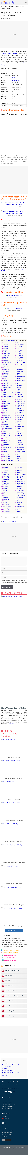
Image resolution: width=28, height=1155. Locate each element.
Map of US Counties (7, 1102)
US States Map (6, 1100)
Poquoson (20, 396)
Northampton (21, 380)
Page (18, 389)
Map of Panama (9, 985)
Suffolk (19, 437)
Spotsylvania (20, 431)
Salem (18, 423)
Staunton (19, 435)
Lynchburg (20, 357)
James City (6, 458)
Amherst (5, 352)
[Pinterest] (14, 1092)
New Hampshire (21, 474)
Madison (19, 359)
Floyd (5, 421)
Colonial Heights (8, 396)
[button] (22, 2)
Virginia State (10, 340)
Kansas (5, 497)
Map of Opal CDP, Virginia (14, 883)
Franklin (5, 424)
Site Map (4, 1136)
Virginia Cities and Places (10, 522)
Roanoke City (20, 415)
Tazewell (19, 442)
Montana (19, 469)
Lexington (20, 350)
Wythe (19, 458)
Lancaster (19, 346)
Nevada (19, 472)
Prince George (21, 403)
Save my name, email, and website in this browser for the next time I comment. (14, 581)
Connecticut (7, 478)
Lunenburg (20, 355)
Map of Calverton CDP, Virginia (14, 778)
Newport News (21, 376)
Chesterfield (7, 389)
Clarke (5, 391)
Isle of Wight (7, 456)
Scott (18, 424)
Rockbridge (20, 417)
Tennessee (20, 497)
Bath (4, 359)
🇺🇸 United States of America (9, 952)
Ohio (18, 485)
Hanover (5, 446)
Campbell (6, 376)
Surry (18, 439)
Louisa (19, 353)
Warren (19, 446)
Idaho (5, 490)
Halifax (5, 442)
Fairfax (5, 414)
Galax (5, 430)
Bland (5, 364)
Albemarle (6, 344)
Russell (19, 421)
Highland (6, 453)
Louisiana (6, 501)
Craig (4, 399)
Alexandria (6, 346)
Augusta (5, 357)
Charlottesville (7, 385)
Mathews (19, 366)
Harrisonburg (7, 447)
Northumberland (21, 382)
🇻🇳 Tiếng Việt (5, 1118)
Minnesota (6, 510)
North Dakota (21, 483)
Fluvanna (6, 423)
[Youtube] (8, 1092)
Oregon (19, 488)
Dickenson (6, 407)
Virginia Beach (21, 444)
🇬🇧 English (4, 1116)
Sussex (19, 440)
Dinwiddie (6, 408)
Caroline (5, 378)
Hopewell (6, 455)
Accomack (6, 343)
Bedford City (7, 362)
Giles (4, 431)
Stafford (19, 433)
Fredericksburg (7, 428)
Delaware (6, 479)
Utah (18, 501)
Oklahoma (20, 486)
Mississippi (6, 511)
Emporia (5, 410)
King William (20, 344)
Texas (18, 499)
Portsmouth (20, 398)
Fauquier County (6, 53)
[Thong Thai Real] (7, 2)
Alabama (5, 467)
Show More (12, 930)
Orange (19, 387)
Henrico (5, 449)
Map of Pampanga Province (12, 970)
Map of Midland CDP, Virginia (14, 841)
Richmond (20, 412)
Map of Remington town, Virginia (14, 905)
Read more (12, 723)
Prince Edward (21, 401)
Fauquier (5, 419)
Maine (5, 502)
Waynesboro (20, 449)
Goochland (6, 435)
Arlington (6, 355)
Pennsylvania (20, 490)
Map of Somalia (9, 1001)
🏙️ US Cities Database (9, 960)
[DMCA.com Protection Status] (6, 1140)
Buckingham (7, 373)
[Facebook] (3, 1092)
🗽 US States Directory (9, 955)
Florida (5, 485)
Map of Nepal (8, 980)
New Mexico (20, 478)
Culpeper (6, 401)
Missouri (19, 467)
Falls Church (7, 417)
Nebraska (19, 470)
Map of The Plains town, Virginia (14, 926)
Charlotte (6, 384)
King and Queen (8, 460)
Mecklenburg (20, 368)
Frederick (6, 426)
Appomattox (7, 353)
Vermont (19, 502)
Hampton (6, 444)
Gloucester (6, 433)
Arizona (5, 470)
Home (2, 6)
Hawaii (5, 488)
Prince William (21, 405)
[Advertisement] (14, 34)
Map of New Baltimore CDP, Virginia (14, 862)
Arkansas (6, 472)
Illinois (5, 492)
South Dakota (21, 495)
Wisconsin (20, 510)
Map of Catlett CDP (14, 799)
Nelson (19, 373)
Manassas (20, 360)
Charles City (6, 382)
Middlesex (20, 369)
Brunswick (6, 369)
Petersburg (20, 392)
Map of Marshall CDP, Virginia (14, 820)
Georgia (5, 486)
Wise (18, 456)
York (18, 460)
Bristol (5, 368)
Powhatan (20, 399)
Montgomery (20, 371)
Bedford (5, 360)
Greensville (6, 440)
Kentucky (6, 499)
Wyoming (19, 511)
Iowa (4, 495)
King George (20, 343)
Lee (18, 348)
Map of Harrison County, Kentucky (14, 996)
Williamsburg (20, 453)
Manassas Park (21, 362)
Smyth (18, 428)
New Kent (19, 375)
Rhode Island (20, 492)
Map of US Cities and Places (13, 6)
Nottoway (19, 385)
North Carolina (21, 481)
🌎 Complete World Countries (10, 950)
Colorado (6, 476)
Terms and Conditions (7, 1130)
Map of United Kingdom (11, 990)
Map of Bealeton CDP (14, 757)
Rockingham (20, 419)
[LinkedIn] (11, 1092)
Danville (5, 405)
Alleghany (6, 348)
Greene (5, 439)
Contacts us (5, 1126)
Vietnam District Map (7, 1108)
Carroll (5, 380)
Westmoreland (21, 451)
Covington (6, 398)
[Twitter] (6, 1092)
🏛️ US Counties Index (8, 957)
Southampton (21, 430)
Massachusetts (7, 506)
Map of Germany (9, 1016)
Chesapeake (7, 387)
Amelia (5, 350)
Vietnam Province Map (7, 1106)
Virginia (14, 53)
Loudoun (19, 352)
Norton (19, 384)
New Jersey (20, 476)
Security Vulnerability (7, 1132)
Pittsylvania (20, 394)
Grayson (5, 437)
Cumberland (6, 403)
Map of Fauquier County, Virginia (13, 708)
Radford (19, 408)
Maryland (6, 504)
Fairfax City (6, 415)
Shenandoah (20, 426)
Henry (5, 451)
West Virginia (20, 508)
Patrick (19, 391)
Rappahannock (21, 410)
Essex (5, 412)
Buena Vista (6, 375)
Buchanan (6, 371)
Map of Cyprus (9, 975)
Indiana (5, 494)
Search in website (6, 1134)
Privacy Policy (5, 1128)
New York (19, 479)
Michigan (6, 508)
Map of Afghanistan (10, 1006)
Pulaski (19, 407)
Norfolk (19, 378)
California (6, 474)
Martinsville (20, 364)
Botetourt (6, 366)
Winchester (20, 455)
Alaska (5, 469)
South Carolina (21, 494)
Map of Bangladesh (10, 1011)
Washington (20, 447)
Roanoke (19, 414)
